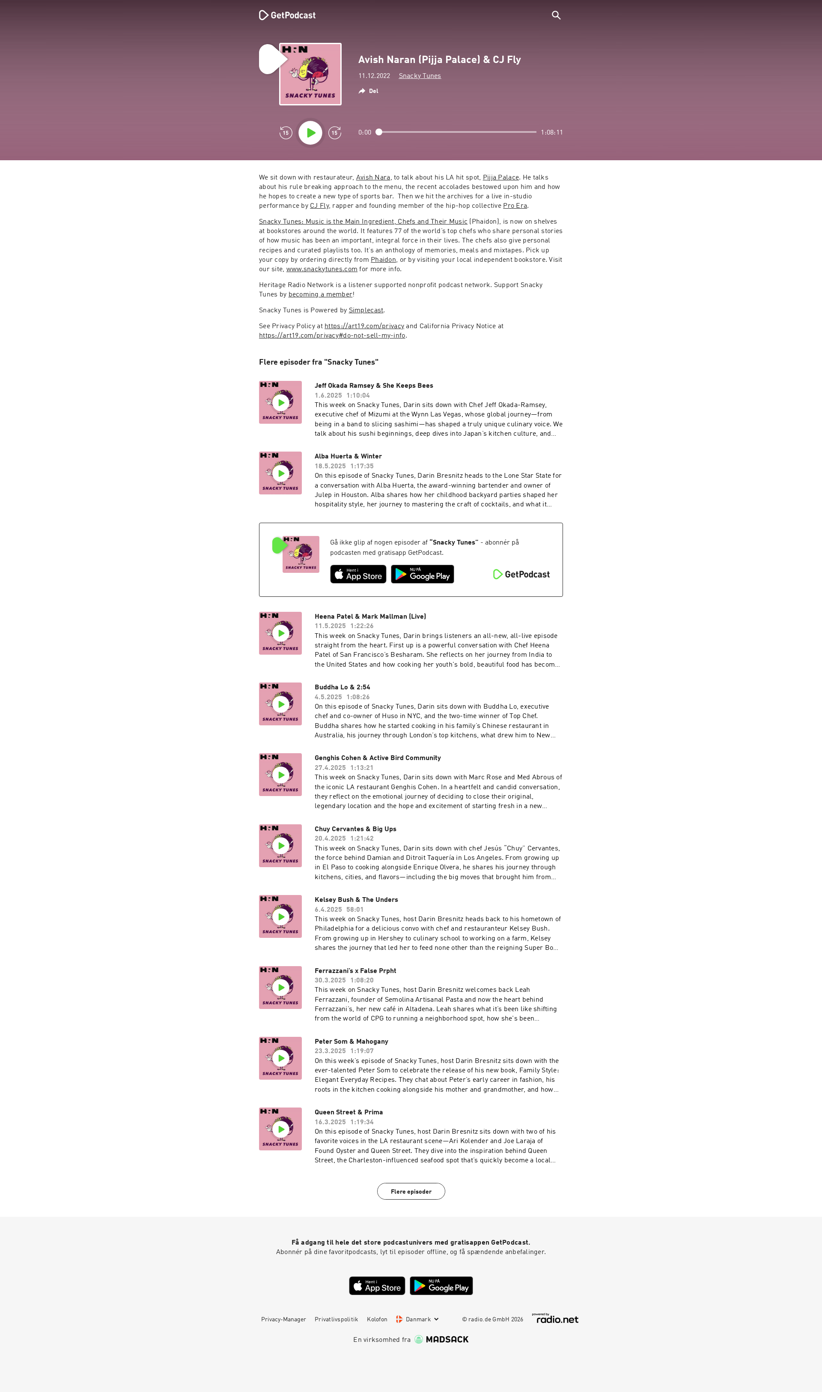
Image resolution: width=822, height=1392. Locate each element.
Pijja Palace (501, 177)
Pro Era (515, 206)
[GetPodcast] (281, 15)
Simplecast (366, 310)
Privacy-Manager (283, 1320)
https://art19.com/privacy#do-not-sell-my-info (332, 335)
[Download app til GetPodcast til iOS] (358, 574)
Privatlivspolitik (336, 1320)
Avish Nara (373, 177)
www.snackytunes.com (321, 269)
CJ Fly (319, 206)
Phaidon (383, 260)
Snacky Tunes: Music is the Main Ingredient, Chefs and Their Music (363, 222)
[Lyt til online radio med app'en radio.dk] (555, 1318)
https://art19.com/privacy (364, 326)
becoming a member (321, 294)
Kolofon (377, 1320)
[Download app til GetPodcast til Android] (422, 574)
